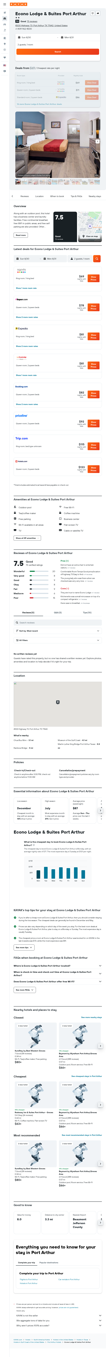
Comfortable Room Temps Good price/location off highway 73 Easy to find (80, 573)
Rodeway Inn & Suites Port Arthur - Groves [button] (34, 1112)
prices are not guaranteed (68, 1307)
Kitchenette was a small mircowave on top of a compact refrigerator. (80, 597)
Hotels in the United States (63, 1340)
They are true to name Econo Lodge (80, 592)
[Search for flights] (4, 12)
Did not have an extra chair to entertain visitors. (77, 566)
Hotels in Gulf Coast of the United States (29, 1342)
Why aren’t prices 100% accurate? (32, 1325)
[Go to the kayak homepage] (18, 4)
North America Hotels (42, 1340)
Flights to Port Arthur (29, 1279)
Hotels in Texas (82, 1340)
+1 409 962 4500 (23, 28)
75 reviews (32, 21)
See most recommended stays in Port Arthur (82, 1135)
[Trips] (4, 57)
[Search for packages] (4, 30)
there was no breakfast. (75, 603)
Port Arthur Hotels (54, 1342)
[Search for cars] (4, 24)
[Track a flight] (4, 49)
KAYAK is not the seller (27, 1315)
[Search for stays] (4, 18)
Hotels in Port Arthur (28, 1283)
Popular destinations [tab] (48, 1262)
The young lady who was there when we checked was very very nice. (78, 579)
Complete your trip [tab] (26, 1262)
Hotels (27, 1340)
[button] (5, 4)
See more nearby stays (91, 1017)
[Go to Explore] (4, 44)
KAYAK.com (18, 1340)
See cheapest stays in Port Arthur (86, 1076)
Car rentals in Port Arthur (69, 1279)
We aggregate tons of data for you (32, 1320)
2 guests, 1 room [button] (25, 44)
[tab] (28, 612)
